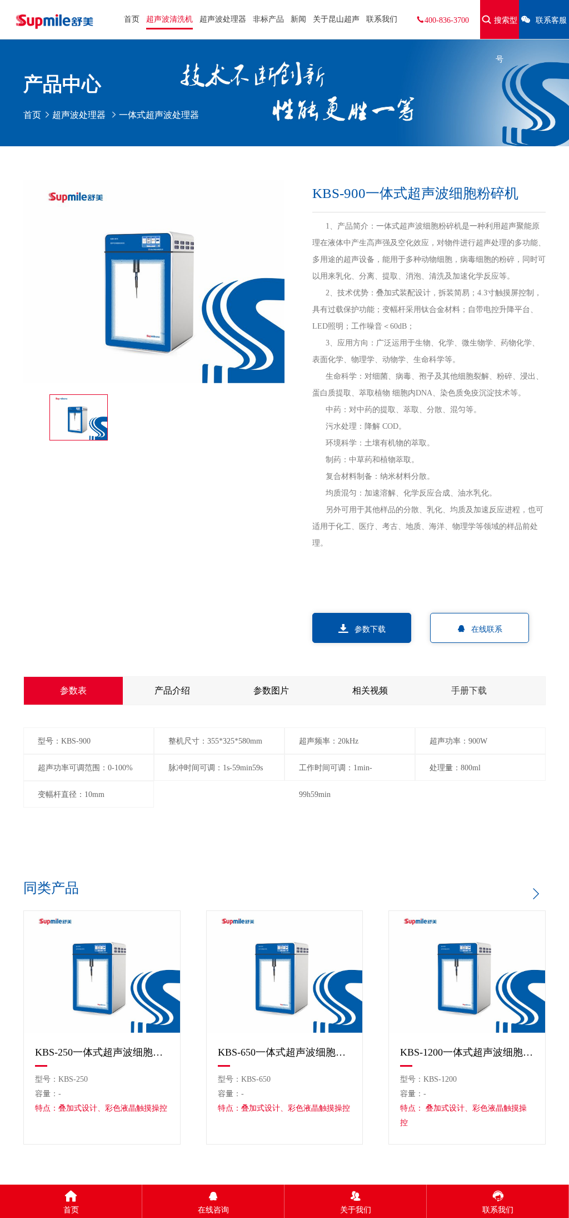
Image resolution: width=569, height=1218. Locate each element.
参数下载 (370, 629)
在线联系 (486, 629)
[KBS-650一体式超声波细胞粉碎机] (285, 972)
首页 (131, 19)
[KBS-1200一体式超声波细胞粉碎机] (467, 972)
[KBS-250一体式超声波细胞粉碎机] (102, 972)
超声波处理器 (222, 19)
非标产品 (268, 19)
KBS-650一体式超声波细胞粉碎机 (285, 1052)
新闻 (298, 19)
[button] (535, 894)
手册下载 (469, 690)
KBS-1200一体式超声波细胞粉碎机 (467, 1052)
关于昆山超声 (336, 19)
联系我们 (381, 19)
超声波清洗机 (169, 19)
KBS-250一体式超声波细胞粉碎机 (102, 1052)
